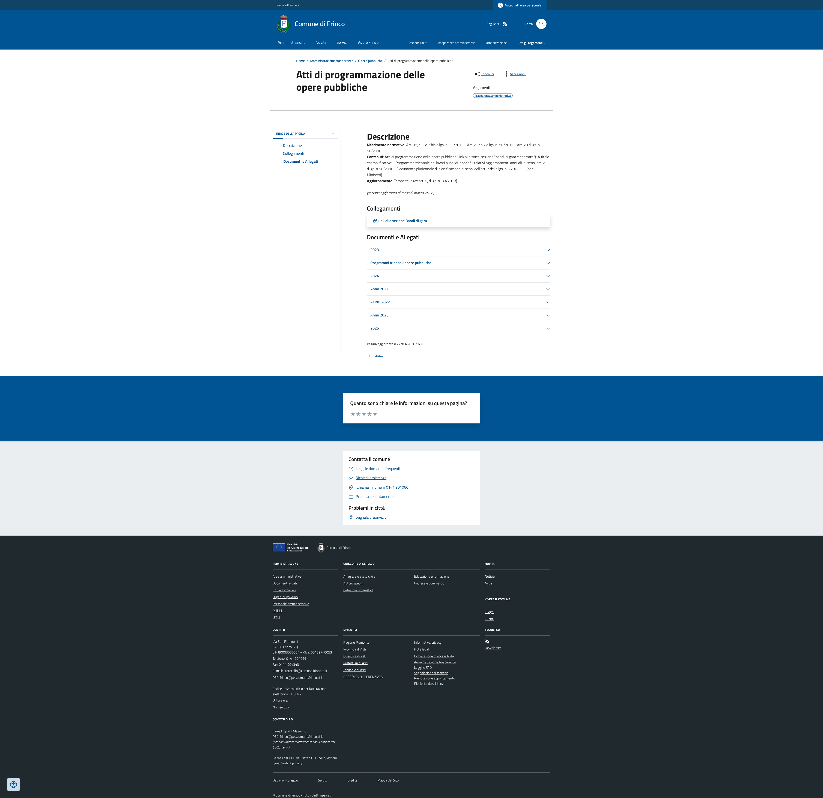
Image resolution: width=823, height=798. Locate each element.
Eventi (489, 618)
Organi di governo (285, 596)
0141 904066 (296, 658)
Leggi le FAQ (423, 667)
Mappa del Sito (388, 780)
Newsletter (493, 647)
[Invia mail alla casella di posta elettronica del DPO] (295, 731)
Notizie (490, 576)
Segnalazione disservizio (431, 672)
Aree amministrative (287, 576)
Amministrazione (291, 42)
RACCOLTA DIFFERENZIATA (363, 676)
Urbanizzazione (496, 42)
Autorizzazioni (353, 583)
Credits (352, 780)
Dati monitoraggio (285, 780)
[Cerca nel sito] (540, 24)
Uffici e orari (281, 700)
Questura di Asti (354, 656)
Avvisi (489, 583)
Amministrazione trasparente (331, 60)
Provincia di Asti (354, 649)
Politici (277, 610)
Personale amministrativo (291, 603)
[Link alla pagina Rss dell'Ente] (487, 641)
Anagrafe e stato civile (359, 576)
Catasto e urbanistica (358, 590)
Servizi (342, 42)
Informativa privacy (428, 642)
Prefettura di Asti (355, 663)
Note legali (422, 649)
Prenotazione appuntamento (434, 678)
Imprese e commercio (429, 583)
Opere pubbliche (370, 60)
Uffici (276, 617)
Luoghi (489, 611)
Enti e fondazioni (284, 590)
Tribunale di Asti (354, 669)
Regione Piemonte (287, 5)
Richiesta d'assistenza (429, 683)
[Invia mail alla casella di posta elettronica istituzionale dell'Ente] (305, 670)
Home (300, 60)
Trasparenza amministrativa (456, 42)
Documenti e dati (285, 583)
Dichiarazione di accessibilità (434, 656)
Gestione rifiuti (417, 42)
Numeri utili (281, 707)
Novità (321, 42)
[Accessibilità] (13, 784)
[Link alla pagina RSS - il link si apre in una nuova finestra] (505, 24)
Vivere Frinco (368, 42)
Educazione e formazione (431, 576)
